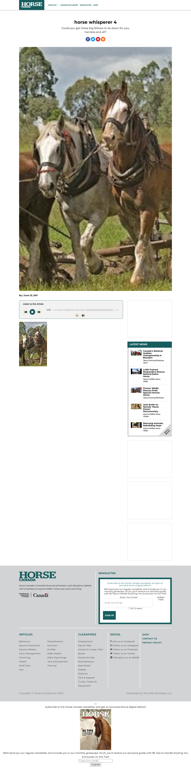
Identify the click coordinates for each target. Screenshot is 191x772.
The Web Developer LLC (157, 693)
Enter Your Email (129, 597)
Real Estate (84, 665)
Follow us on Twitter (123, 653)
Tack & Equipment (57, 661)
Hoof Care (24, 665)
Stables (82, 669)
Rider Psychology (57, 657)
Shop (95, 5)
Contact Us (149, 638)
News (145, 360)
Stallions (83, 673)
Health (23, 661)
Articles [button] (52, 5)
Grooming (24, 657)
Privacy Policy (152, 642)
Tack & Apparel (86, 677)
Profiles (51, 649)
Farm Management (30, 653)
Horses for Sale (86, 657)
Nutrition (52, 645)
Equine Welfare (149, 379)
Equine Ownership (29, 645)
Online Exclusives (69, 5)
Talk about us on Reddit (125, 657)
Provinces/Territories (156, 360)
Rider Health (54, 653)
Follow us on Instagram (125, 645)
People (145, 416)
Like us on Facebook (123, 641)
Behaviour (24, 641)
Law (21, 669)
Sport (145, 363)
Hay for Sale (84, 645)
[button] (95, 703)
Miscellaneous (55, 641)
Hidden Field (161, 598)
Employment (85, 641)
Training (51, 665)
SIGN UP (109, 615)
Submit (95, 764)
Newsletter (85, 5)
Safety (145, 381)
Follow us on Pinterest (124, 649)
